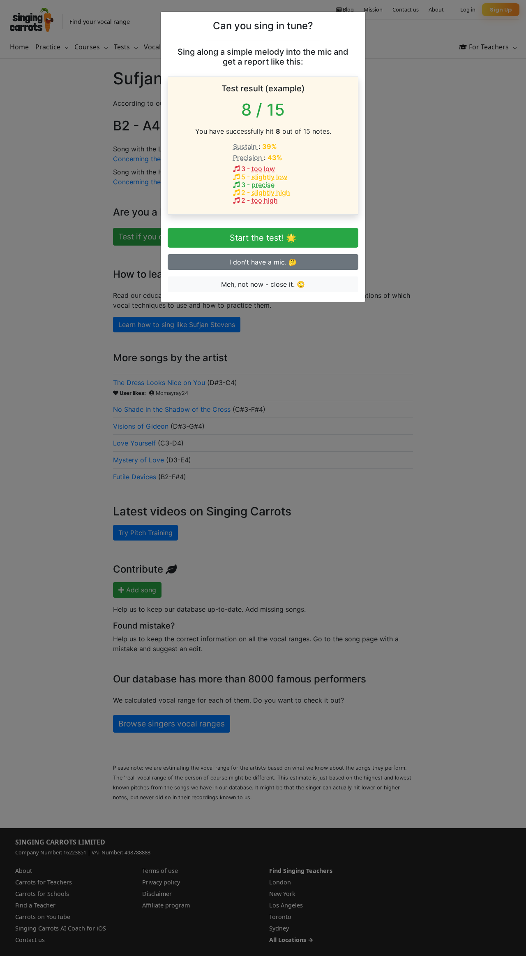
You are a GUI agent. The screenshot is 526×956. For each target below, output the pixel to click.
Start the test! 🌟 (263, 238)
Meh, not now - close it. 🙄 (263, 284)
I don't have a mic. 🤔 (263, 262)
